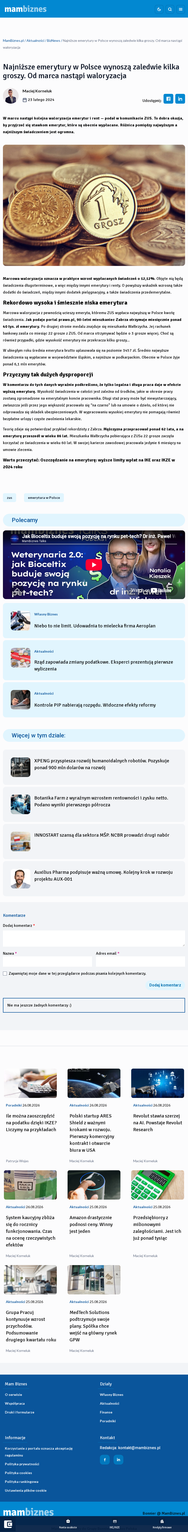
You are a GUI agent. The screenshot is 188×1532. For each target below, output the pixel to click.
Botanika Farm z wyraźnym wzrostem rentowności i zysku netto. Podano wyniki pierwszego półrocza (101, 801)
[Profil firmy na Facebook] (105, 1460)
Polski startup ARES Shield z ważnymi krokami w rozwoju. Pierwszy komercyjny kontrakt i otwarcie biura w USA (92, 1133)
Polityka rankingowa (21, 1481)
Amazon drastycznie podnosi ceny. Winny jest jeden (91, 1224)
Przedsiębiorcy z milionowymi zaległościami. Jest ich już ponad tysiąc (157, 1228)
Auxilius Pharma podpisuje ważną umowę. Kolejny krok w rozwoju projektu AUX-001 (103, 875)
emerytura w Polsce (44, 497)
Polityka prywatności (22, 1464)
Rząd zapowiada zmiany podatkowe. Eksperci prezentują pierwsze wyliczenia (103, 665)
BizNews (53, 40)
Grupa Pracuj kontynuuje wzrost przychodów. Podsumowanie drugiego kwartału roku (31, 1326)
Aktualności (35, 40)
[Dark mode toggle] (159, 9)
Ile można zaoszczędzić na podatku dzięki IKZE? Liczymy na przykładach (31, 1123)
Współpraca (15, 1403)
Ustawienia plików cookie (26, 1490)
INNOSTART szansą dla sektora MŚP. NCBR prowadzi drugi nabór (101, 835)
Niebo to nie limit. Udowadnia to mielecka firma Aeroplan (94, 626)
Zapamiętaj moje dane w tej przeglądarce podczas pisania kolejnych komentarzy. (77, 973)
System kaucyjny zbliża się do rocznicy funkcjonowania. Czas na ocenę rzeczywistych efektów (30, 1231)
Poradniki (108, 1421)
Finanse (106, 1412)
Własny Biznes (111, 1394)
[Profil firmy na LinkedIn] (118, 1460)
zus (9, 497)
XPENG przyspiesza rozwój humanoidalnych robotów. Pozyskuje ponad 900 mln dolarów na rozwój (101, 764)
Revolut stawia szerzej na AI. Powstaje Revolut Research (157, 1123)
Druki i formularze (19, 1412)
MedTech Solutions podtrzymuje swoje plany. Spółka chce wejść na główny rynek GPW (93, 1326)
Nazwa (10, 953)
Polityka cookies (18, 1473)
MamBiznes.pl (13, 40)
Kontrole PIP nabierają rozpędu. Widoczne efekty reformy (95, 705)
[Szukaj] (169, 9)
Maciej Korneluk (37, 90)
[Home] (25, 9)
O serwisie (13, 1394)
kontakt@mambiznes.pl (139, 1447)
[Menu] (180, 9)
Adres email (107, 953)
